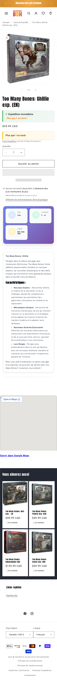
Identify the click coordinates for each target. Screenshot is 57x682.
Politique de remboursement (30, 666)
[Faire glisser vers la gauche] (21, 89)
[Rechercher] (28, 13)
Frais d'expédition (9, 141)
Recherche (11, 595)
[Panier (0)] (50, 13)
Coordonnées (30, 675)
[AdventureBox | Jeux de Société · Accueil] (17, 13)
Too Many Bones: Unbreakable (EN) (13, 560)
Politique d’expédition (41, 670)
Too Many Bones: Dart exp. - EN (15, 512)
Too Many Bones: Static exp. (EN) (39, 560)
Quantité (6, 146)
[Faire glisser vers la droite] (35, 89)
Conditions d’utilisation (19, 670)
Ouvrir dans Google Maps (14, 455)
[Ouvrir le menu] (6, 13)
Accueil (6, 22)
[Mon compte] (36, 13)
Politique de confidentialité (30, 661)
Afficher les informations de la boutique (27, 199)
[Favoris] (43, 13)
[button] (28, 172)
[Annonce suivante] (51, 3)
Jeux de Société (20, 22)
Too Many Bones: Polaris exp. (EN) (39, 512)
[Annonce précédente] (5, 3)
